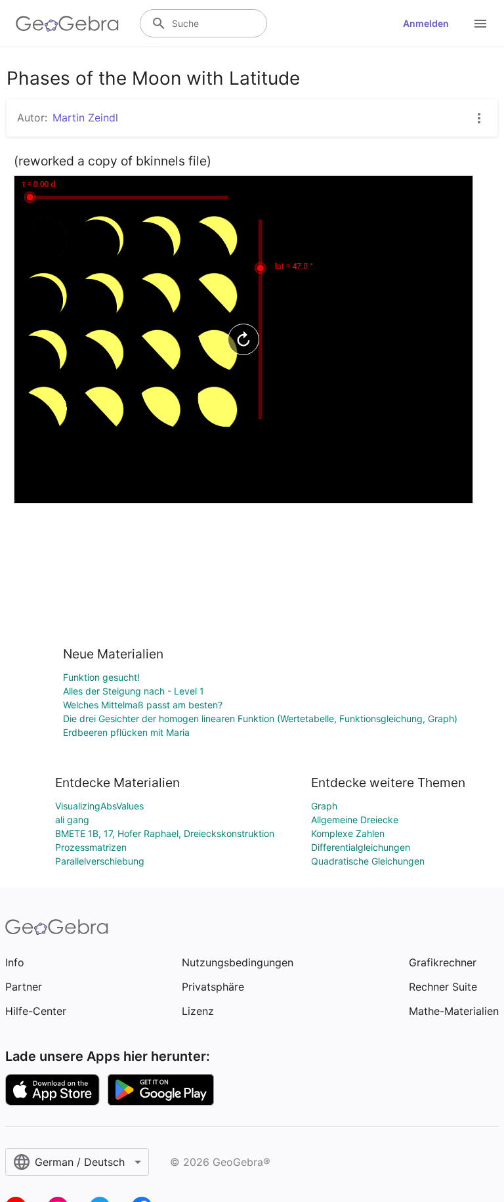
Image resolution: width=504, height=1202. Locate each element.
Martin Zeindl (85, 117)
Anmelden (426, 23)
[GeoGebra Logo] (67, 24)
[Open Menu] (480, 24)
